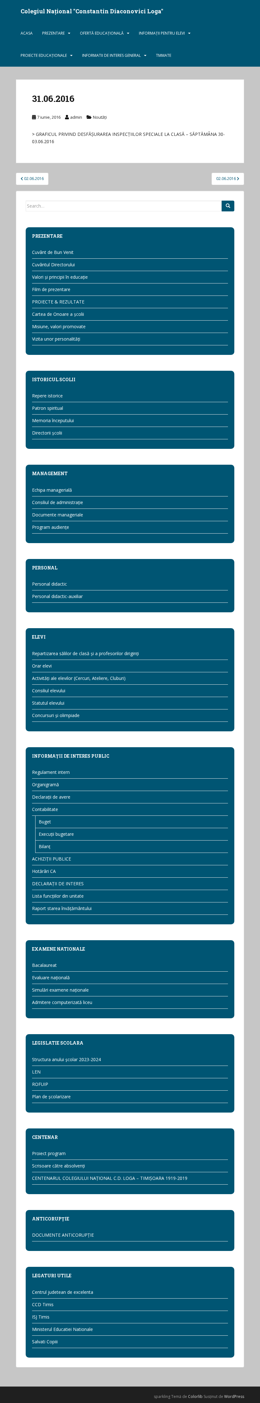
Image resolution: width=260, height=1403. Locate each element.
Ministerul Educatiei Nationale (62, 1329)
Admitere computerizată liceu (62, 1002)
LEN (36, 1072)
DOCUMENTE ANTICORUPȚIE (63, 1235)
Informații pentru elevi (162, 33)
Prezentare (53, 33)
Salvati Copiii (45, 1342)
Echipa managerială (52, 490)
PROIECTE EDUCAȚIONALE (44, 55)
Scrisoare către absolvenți (58, 1166)
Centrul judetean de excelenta (62, 1292)
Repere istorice (47, 396)
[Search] (228, 206)
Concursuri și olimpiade (56, 715)
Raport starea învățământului (62, 908)
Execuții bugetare (56, 834)
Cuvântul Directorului (53, 265)
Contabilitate (45, 809)
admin (76, 117)
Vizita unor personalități (56, 339)
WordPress (234, 1396)
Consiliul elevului (48, 691)
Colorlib (195, 1396)
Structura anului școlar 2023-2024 (66, 1059)
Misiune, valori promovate (59, 326)
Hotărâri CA (44, 871)
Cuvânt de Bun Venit (53, 252)
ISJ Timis (40, 1317)
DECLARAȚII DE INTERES (58, 884)
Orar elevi (42, 666)
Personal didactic (49, 584)
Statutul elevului (48, 703)
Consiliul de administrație (57, 502)
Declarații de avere (51, 797)
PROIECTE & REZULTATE (58, 302)
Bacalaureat (44, 965)
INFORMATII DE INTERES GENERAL (111, 55)
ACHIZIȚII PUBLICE (51, 859)
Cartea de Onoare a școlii (58, 314)
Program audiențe (50, 527)
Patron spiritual (47, 408)
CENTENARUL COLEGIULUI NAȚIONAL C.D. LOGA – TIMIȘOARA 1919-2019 (109, 1178)
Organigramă (45, 784)
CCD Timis (43, 1304)
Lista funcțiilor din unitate (58, 896)
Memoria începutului (53, 420)
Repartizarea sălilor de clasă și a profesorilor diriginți (85, 653)
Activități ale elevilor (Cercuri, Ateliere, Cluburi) (79, 678)
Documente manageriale (57, 515)
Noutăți (100, 117)
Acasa (27, 33)
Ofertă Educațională (102, 33)
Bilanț (44, 846)
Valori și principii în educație (60, 277)
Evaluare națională (51, 977)
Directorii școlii (47, 433)
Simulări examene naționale (60, 990)
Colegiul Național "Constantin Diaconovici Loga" (92, 11)
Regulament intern (51, 772)
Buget (45, 822)
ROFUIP (40, 1084)
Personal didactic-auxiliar (57, 596)
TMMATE (163, 55)
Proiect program (49, 1153)
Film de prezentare (51, 289)
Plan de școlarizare (51, 1097)
